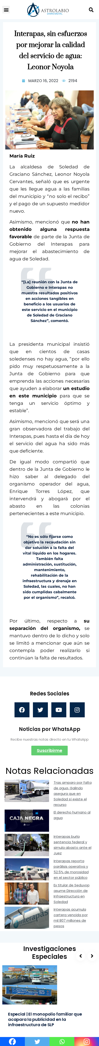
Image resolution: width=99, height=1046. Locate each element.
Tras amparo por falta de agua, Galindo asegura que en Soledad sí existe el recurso (73, 793)
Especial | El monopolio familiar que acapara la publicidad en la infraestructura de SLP (45, 1019)
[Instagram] (77, 709)
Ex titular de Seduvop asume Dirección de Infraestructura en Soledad (72, 893)
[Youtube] (58, 709)
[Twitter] (40, 709)
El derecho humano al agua (72, 815)
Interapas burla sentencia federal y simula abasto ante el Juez (72, 844)
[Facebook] (22, 709)
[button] (6, 9)
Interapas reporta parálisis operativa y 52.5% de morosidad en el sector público (71, 869)
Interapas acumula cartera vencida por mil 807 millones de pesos (71, 917)
